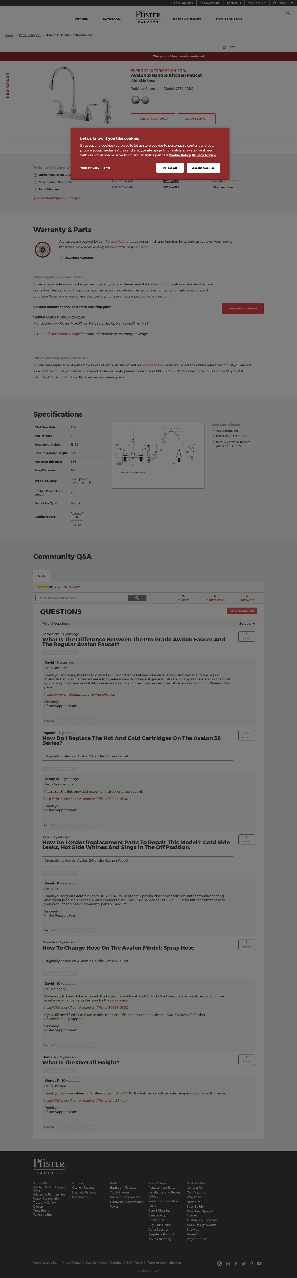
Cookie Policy (180, 155)
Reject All (170, 167)
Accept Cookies (203, 167)
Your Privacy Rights (95, 168)
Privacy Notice (204, 155)
